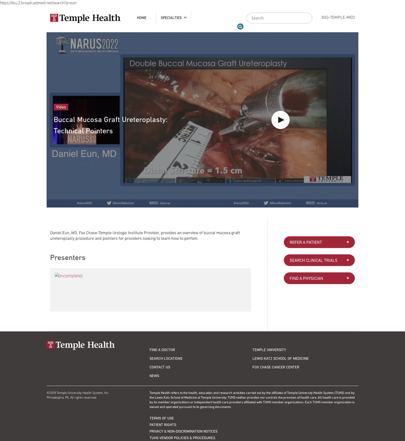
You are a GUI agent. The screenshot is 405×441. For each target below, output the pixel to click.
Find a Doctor (162, 350)
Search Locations (166, 358)
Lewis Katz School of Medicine (280, 358)
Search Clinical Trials (314, 260)
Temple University (269, 350)
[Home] (98, 345)
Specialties (171, 17)
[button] (280, 120)
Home (141, 17)
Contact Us (160, 367)
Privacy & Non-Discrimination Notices (184, 431)
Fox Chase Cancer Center (275, 367)
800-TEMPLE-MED (338, 17)
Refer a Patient (306, 242)
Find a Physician (306, 278)
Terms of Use (162, 418)
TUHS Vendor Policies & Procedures (182, 438)
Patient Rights (163, 424)
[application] (202, 120)
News (154, 376)
